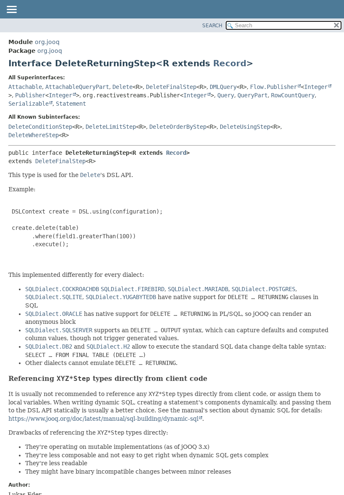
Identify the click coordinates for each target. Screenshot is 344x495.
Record (229, 63)
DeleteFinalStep (171, 86)
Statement (71, 103)
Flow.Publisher (273, 86)
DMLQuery (223, 86)
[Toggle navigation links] (11, 10)
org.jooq (47, 42)
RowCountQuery (293, 95)
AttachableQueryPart (77, 86)
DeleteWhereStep (33, 135)
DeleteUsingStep (245, 126)
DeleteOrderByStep (177, 126)
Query (225, 95)
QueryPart (252, 95)
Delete (122, 86)
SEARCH (212, 26)
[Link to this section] (213, 379)
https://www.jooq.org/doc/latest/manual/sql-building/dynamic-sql (103, 418)
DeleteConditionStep (40, 126)
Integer (316, 86)
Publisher (30, 95)
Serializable (28, 103)
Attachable (25, 86)
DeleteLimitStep (111, 126)
